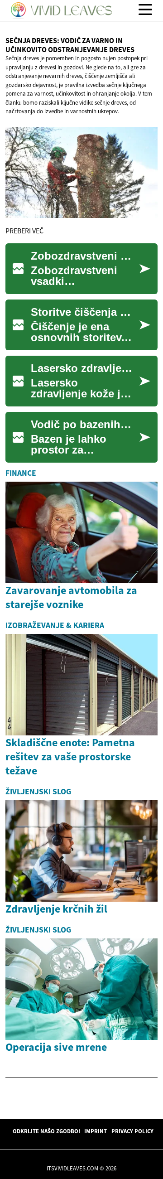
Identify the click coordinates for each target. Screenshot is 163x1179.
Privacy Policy (132, 1131)
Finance (20, 473)
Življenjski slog (38, 792)
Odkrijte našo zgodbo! (46, 1131)
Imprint (95, 1131)
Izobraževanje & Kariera (54, 625)
